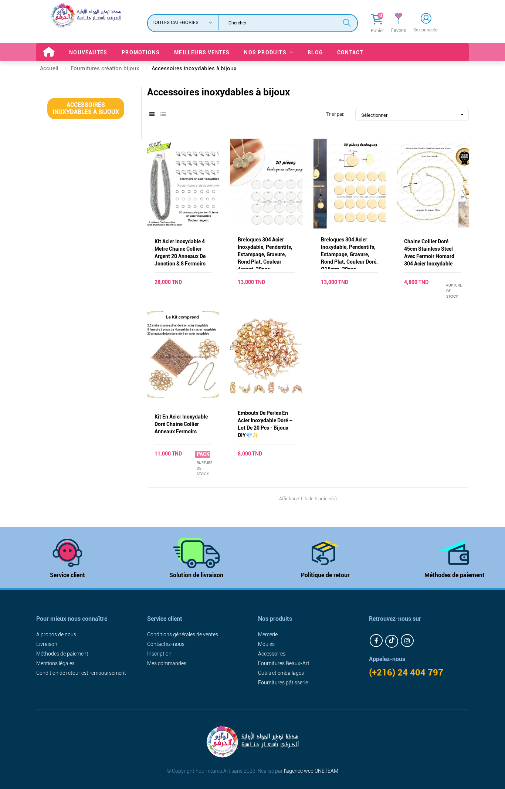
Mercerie (268, 634)
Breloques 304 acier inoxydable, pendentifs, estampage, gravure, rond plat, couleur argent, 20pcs (265, 253)
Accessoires (271, 654)
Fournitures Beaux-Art (283, 663)
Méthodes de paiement (454, 575)
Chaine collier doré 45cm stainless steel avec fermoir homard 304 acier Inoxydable (429, 252)
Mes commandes (166, 663)
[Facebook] (376, 640)
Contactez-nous (165, 644)
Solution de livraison (196, 575)
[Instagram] (407, 640)
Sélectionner (413, 115)
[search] (347, 22)
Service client (67, 575)
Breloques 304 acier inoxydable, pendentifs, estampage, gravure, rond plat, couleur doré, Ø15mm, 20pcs (349, 253)
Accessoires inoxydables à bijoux (85, 108)
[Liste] (162, 114)
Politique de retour (325, 575)
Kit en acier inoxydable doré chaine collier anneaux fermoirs (181, 424)
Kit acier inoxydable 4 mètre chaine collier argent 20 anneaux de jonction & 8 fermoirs (180, 252)
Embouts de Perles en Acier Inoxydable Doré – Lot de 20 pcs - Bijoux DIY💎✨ (265, 424)
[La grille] (151, 114)
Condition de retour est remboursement (81, 673)
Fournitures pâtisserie (283, 682)
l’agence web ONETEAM (311, 771)
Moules (266, 644)
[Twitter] (391, 641)
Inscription (159, 654)
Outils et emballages (281, 673)
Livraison (46, 644)
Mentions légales (55, 663)
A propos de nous (56, 634)
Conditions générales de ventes (182, 634)
